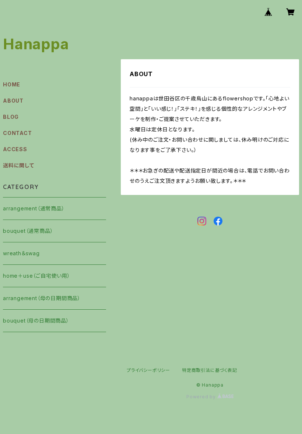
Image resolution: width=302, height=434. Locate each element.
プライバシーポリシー (148, 370)
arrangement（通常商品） (34, 208)
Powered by (201, 396)
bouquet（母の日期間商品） (36, 320)
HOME (11, 84)
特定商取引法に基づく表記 (209, 370)
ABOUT (13, 100)
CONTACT (17, 133)
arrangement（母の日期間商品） (42, 298)
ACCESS (15, 149)
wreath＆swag (21, 253)
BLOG (11, 117)
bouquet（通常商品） (28, 231)
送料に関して (18, 165)
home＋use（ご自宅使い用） (36, 276)
